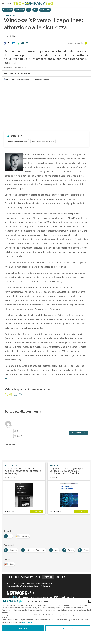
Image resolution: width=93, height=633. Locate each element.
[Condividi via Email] (22, 43)
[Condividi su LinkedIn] (14, 43)
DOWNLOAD (37, 511)
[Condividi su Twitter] (9, 43)
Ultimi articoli (7, 10)
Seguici (47, 577)
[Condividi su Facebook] (5, 43)
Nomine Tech (45, 10)
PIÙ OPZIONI (67, 628)
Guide (35, 10)
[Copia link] (27, 43)
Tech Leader (19, 10)
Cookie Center (45, 586)
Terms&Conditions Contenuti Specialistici (22, 586)
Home (6, 36)
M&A (29, 10)
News (14, 36)
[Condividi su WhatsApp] (18, 43)
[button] (6, 3)
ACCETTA (23, 628)
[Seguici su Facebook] (63, 577)
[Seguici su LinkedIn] (58, 577)
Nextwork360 (12, 597)
